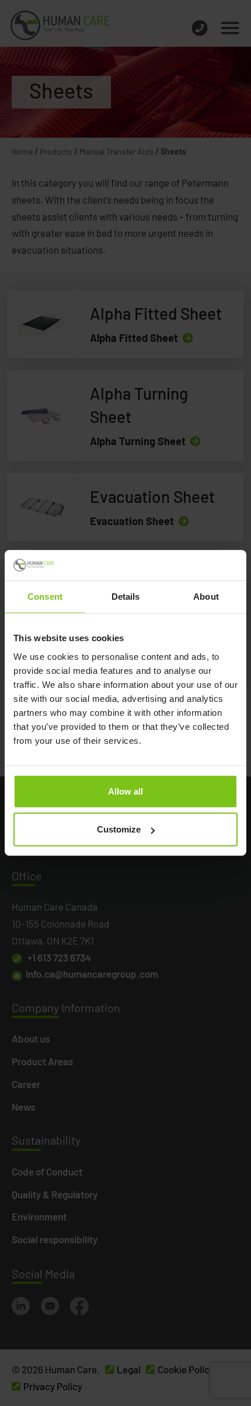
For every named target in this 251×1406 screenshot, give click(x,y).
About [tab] (206, 596)
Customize (119, 829)
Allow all (125, 791)
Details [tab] (125, 596)
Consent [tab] (44, 596)
